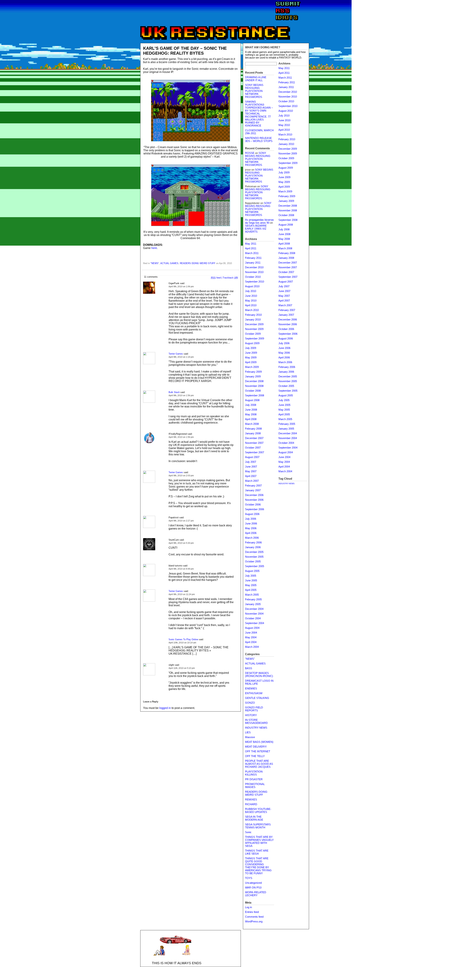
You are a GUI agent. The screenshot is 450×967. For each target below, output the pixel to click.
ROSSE (249, 153)
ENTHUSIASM (253, 693)
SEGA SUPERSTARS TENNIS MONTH (258, 826)
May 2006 (250, 528)
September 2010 (254, 281)
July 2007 (250, 461)
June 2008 (251, 409)
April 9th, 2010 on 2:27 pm (181, 521)
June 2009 (251, 352)
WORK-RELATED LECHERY (255, 894)
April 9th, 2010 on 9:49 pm (181, 569)
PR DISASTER (254, 779)
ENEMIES (251, 688)
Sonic (248, 832)
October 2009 (253, 333)
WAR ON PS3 (253, 887)
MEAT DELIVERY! (256, 746)
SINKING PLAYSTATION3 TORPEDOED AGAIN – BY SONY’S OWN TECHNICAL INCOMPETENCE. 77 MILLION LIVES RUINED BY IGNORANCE (259, 113)
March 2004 (252, 646)
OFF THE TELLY (255, 756)
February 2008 (253, 428)
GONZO (250, 702)
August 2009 (252, 343)
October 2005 (253, 561)
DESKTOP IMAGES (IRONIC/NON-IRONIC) (259, 674)
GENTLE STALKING (257, 698)
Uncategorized (253, 882)
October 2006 (253, 504)
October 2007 (253, 447)
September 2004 (254, 623)
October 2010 (253, 276)
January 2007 (253, 490)
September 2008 (254, 395)
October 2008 (253, 390)
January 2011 (253, 262)
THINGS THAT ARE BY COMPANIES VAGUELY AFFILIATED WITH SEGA (259, 841)
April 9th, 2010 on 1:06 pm (181, 286)
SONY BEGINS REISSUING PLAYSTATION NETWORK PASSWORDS (254, 91)
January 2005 (253, 604)
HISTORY (251, 715)
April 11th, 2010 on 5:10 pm (182, 668)
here (154, 247)
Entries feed (252, 912)
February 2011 (253, 258)
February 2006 (253, 542)
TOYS (248, 878)
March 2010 (252, 310)
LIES (248, 732)
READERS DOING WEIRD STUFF (197, 263)
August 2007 (252, 457)
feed (216, 277)
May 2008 (250, 414)
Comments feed (254, 916)
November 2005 (254, 556)
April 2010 (250, 305)
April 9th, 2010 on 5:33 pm (181, 543)
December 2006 (254, 495)
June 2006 (251, 523)
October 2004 (253, 618)
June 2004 (251, 632)
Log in (248, 907)
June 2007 (251, 466)
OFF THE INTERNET (257, 751)
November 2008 (254, 386)
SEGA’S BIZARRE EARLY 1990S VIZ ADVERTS (256, 228)
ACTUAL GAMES (169, 263)
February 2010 (253, 314)
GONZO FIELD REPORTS (254, 709)
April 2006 (250, 533)
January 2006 (253, 547)
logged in (165, 707)
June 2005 (251, 580)
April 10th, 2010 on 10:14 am (182, 642)
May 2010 (250, 300)
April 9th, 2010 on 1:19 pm (181, 357)
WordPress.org (253, 921)
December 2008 (254, 381)
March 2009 (252, 367)
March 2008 (252, 424)
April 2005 (250, 590)
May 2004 (250, 637)
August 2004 (252, 628)
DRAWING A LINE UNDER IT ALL (255, 79)
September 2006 (254, 509)
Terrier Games (176, 353)
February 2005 (253, 599)
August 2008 (252, 400)
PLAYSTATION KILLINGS (254, 773)
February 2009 (253, 371)
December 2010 (254, 267)
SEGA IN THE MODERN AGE (254, 818)
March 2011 (252, 253)
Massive (250, 737)
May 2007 (250, 471)
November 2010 (254, 272)
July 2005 (250, 575)
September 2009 (254, 338)
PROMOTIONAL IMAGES (255, 785)
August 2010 (252, 286)
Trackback (230, 277)
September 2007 (254, 452)
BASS (248, 668)
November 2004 (254, 613)
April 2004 (250, 642)
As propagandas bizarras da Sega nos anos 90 (259, 221)
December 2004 (254, 609)
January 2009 (253, 376)
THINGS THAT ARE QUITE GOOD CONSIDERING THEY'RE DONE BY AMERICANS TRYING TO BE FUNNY (258, 866)
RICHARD (251, 804)
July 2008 (250, 405)
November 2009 (254, 329)
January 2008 (253, 433)
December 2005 (254, 552)
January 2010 (253, 319)
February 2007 (253, 485)
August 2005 (252, 571)
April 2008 (250, 419)
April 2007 (250, 476)
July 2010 (250, 291)
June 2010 (251, 295)
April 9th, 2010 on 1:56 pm (181, 395)
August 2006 (252, 514)
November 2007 (254, 443)
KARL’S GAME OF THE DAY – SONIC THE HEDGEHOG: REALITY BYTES (185, 51)
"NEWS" (154, 263)
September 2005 (254, 566)
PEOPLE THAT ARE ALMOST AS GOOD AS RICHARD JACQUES (259, 764)
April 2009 (250, 362)
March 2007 (252, 480)
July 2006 (250, 518)
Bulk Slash (174, 392)
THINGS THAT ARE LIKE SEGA (256, 852)
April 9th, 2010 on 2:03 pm (181, 475)
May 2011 (250, 243)
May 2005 (250, 585)
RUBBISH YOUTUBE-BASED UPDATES (258, 810)
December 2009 (254, 324)
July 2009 (250, 348)
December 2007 (254, 438)
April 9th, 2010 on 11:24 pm (182, 594)
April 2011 (250, 248)
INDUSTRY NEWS (256, 727)
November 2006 (254, 499)
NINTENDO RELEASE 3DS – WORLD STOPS (258, 139)
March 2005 (252, 594)
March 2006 (252, 537)
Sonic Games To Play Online (183, 639)
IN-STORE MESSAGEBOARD (256, 721)
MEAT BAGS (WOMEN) (259, 742)
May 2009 (250, 357)
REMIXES (251, 799)
